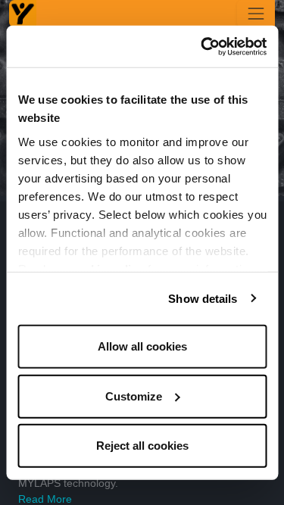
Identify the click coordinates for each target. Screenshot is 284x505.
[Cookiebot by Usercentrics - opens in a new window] (202, 46)
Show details (202, 297)
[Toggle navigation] (256, 13)
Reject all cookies (142, 445)
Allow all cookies (142, 346)
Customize (133, 395)
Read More (45, 499)
